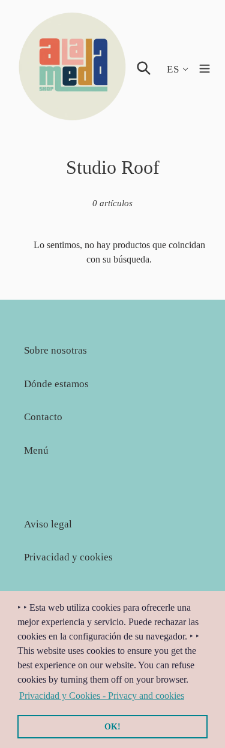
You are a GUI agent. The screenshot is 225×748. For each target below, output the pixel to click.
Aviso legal (48, 524)
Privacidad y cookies (68, 557)
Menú (36, 450)
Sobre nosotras (55, 350)
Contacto (43, 417)
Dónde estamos (56, 384)
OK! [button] (112, 726)
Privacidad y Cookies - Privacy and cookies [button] (101, 695)
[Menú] (204, 67)
